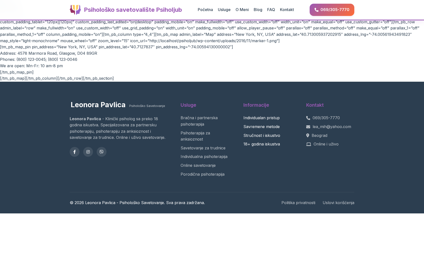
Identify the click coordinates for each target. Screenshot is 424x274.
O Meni (242, 9)
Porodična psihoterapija (203, 174)
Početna (205, 9)
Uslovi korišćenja (338, 202)
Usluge (224, 9)
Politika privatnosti (298, 202)
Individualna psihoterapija (204, 156)
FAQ (271, 9)
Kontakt (287, 9)
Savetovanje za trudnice (203, 147)
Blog (258, 9)
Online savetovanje (198, 165)
